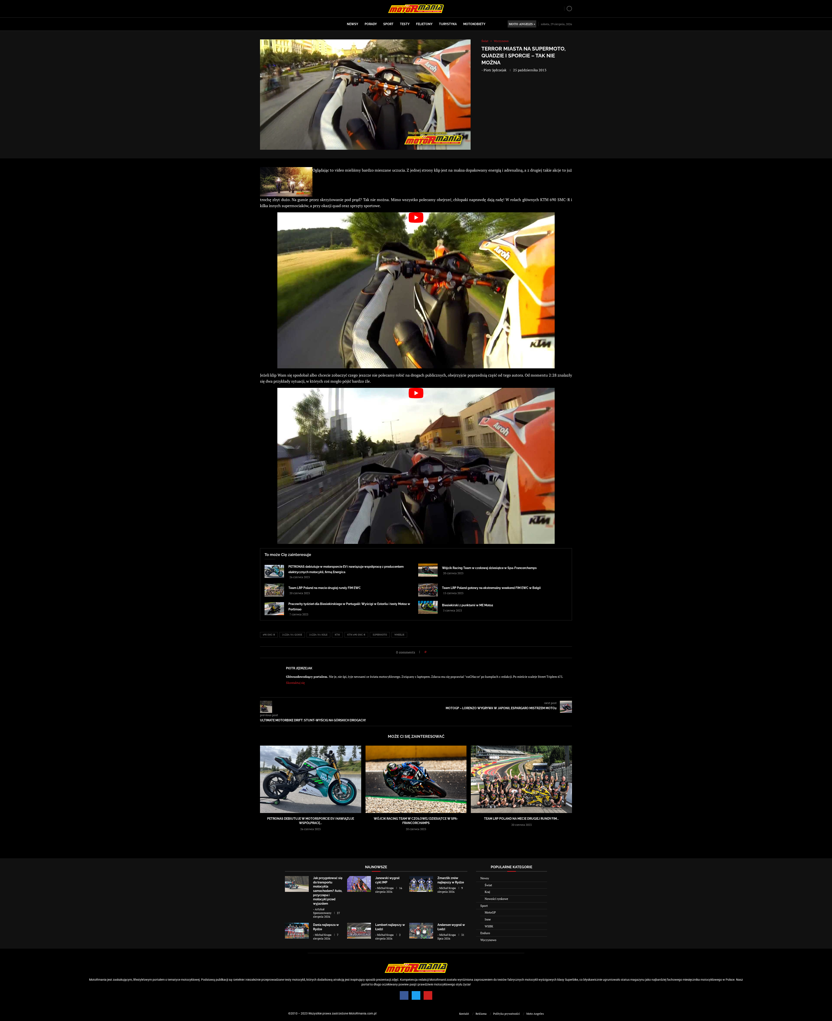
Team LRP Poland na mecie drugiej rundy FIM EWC (324, 588)
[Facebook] (404, 995)
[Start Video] (416, 290)
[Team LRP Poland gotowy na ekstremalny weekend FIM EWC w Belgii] (428, 590)
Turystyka (448, 24)
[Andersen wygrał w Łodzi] (421, 931)
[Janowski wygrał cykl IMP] (359, 884)
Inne (488, 919)
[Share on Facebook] (431, 652)
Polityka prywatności (506, 1014)
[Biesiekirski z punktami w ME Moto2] (428, 607)
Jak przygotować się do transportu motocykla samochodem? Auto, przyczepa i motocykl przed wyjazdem (327, 890)
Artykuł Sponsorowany (322, 911)
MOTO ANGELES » (522, 24)
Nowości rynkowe (496, 899)
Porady (371, 24)
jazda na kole (318, 634)
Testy (405, 24)
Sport (388, 24)
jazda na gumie (292, 634)
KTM (337, 634)
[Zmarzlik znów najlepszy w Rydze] (421, 884)
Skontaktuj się (295, 683)
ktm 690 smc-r (356, 634)
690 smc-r (269, 634)
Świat (488, 885)
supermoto (380, 634)
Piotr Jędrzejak (495, 70)
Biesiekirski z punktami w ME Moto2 (467, 605)
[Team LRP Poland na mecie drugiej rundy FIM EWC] (274, 590)
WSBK (489, 926)
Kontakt (464, 1014)
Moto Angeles (535, 1014)
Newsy (352, 24)
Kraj (487, 892)
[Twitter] (416, 995)
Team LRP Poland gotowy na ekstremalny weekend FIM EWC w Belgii (491, 588)
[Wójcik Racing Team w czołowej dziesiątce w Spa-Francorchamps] (428, 570)
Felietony (424, 24)
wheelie (399, 634)
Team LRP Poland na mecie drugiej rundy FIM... (521, 818)
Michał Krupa (385, 888)
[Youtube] (428, 995)
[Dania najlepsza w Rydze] (297, 931)
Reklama (481, 1014)
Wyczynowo (488, 940)
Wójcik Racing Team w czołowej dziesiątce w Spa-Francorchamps (489, 568)
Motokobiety (474, 24)
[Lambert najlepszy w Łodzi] (359, 931)
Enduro (485, 933)
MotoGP (490, 912)
